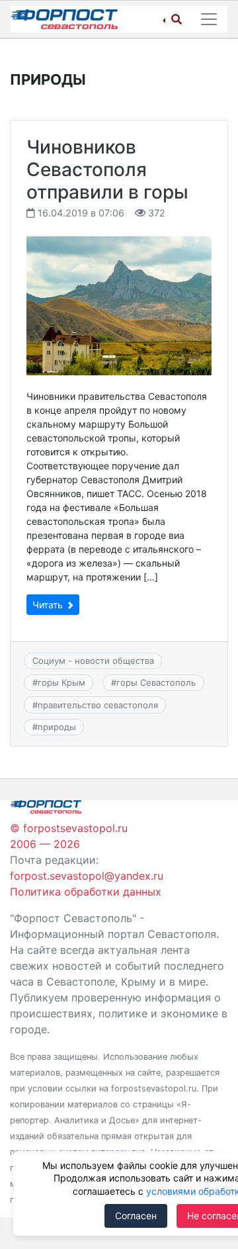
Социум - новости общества (93, 660)
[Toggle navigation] (208, 19)
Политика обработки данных (85, 891)
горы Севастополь (156, 682)
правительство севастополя (98, 705)
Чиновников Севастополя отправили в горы (107, 169)
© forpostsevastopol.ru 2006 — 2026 (69, 836)
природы (57, 726)
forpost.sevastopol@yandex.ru (86, 875)
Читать (48, 604)
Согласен (136, 1215)
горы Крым (61, 682)
